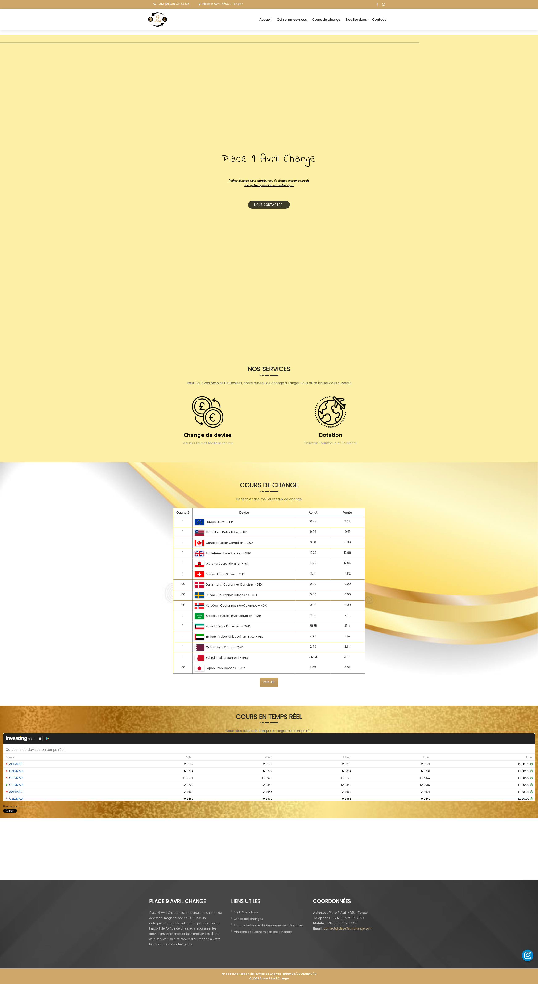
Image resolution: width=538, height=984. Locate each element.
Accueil (265, 19)
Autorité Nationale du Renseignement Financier (268, 925)
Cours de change (326, 19)
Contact (379, 19)
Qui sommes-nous (292, 19)
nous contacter (269, 204)
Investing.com (27, 806)
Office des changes (248, 919)
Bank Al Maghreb (246, 912)
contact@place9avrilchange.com (348, 928)
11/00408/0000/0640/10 (299, 973)
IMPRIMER (269, 682)
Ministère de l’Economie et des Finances (263, 932)
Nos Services (356, 19)
